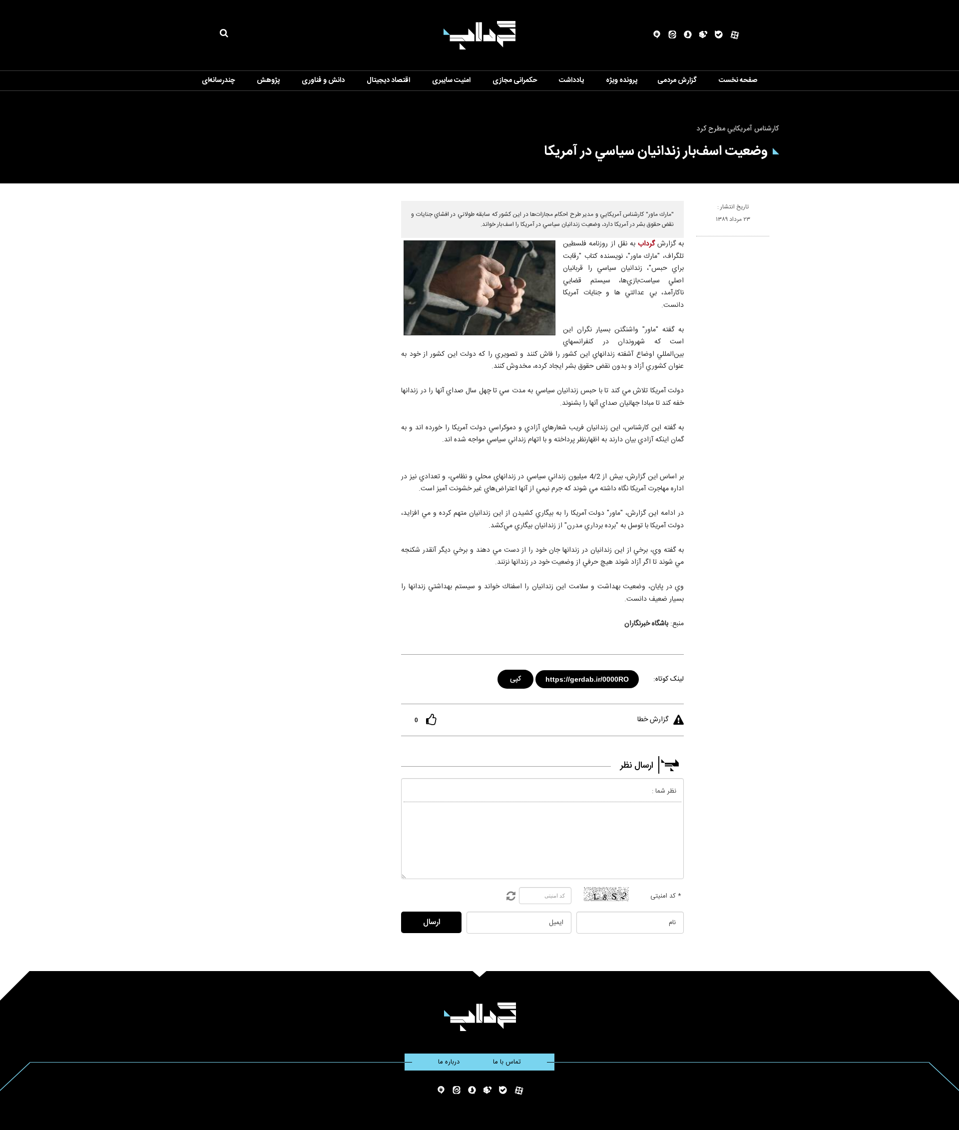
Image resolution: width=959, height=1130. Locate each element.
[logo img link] (479, 35)
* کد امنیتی (665, 896)
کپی (516, 677)
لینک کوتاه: (668, 679)
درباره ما (449, 1062)
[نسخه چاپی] (700, 240)
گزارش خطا (652, 720)
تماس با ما (507, 1062)
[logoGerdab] (480, 1017)
